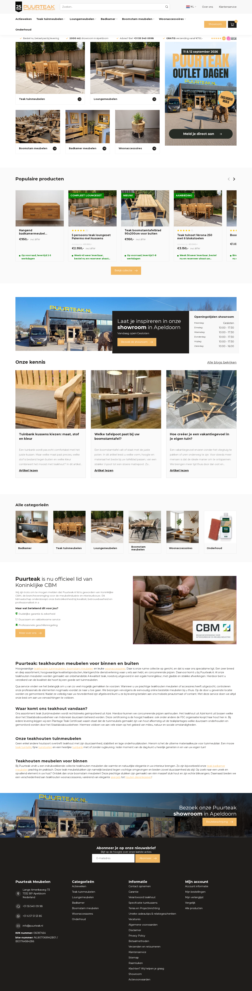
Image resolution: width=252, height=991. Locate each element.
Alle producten (194, 908)
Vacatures (134, 919)
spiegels (116, 777)
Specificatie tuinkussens (143, 902)
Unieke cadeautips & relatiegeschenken (152, 913)
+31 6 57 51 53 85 (32, 916)
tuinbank (77, 747)
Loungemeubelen (82, 19)
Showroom (215, 24)
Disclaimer (135, 930)
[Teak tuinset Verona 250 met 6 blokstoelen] (198, 225)
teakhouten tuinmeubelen (50, 668)
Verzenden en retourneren (144, 946)
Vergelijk (190, 902)
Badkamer (108, 19)
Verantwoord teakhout (142, 897)
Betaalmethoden (139, 941)
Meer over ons (27, 633)
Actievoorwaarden (139, 979)
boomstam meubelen (80, 668)
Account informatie (196, 886)
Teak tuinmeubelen (49, 19)
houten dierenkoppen (138, 777)
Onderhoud (23, 29)
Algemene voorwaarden (143, 924)
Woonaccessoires (171, 19)
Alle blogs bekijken (222, 362)
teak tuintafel (23, 747)
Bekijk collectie (123, 270)
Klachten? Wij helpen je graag (146, 968)
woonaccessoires (115, 668)
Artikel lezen (28, 470)
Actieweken (23, 19)
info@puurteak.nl (33, 925)
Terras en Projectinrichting (144, 908)
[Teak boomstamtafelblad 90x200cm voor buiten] (145, 225)
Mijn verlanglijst (194, 897)
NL (192, 6)
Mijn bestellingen (195, 891)
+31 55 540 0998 (144, 38)
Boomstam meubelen (137, 19)
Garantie (134, 891)
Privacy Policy (137, 935)
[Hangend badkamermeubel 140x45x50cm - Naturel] (40, 225)
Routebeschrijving (217, 821)
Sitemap (134, 957)
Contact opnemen (140, 886)
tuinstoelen (45, 747)
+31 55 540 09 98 (33, 906)
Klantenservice (137, 952)
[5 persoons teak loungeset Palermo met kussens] (92, 225)
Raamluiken (136, 963)
